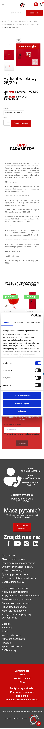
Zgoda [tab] (7, 322)
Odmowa (22, 411)
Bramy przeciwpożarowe (15, 603)
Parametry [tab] (22, 149)
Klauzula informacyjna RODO (22, 699)
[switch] (38, 370)
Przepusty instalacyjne (14, 607)
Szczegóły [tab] (18, 322)
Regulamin (22, 695)
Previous (9, 45)
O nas (22, 674)
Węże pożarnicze (11, 635)
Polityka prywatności (22, 688)
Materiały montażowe (14, 610)
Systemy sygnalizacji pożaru (17, 566)
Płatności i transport (22, 692)
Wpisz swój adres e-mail (12, 424)
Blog (22, 682)
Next (9, 74)
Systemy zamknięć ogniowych (18, 563)
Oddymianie (8, 555)
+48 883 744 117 (33, 484)
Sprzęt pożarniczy (12, 646)
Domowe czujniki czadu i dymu (19, 578)
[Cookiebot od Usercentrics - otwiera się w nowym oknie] (31, 315)
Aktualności (22, 670)
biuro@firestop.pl (30, 478)
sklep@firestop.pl (30, 471)
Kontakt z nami (22, 678)
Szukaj (32, 13)
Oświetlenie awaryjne (13, 570)
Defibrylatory (9, 650)
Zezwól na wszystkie (22, 396)
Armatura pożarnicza (13, 639)
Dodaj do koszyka (21, 123)
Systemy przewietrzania (15, 574)
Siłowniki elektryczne (13, 559)
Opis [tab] (22, 146)
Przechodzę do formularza (22, 527)
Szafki (5, 631)
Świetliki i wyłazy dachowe (16, 599)
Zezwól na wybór (22, 403)
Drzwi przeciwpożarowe (15, 588)
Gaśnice (6, 623)
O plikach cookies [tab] (34, 322)
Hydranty (7, 627)
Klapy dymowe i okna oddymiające (21, 595)
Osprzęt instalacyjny (13, 581)
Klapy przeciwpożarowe (15, 591)
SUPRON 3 (8, 311)
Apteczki (6, 642)
